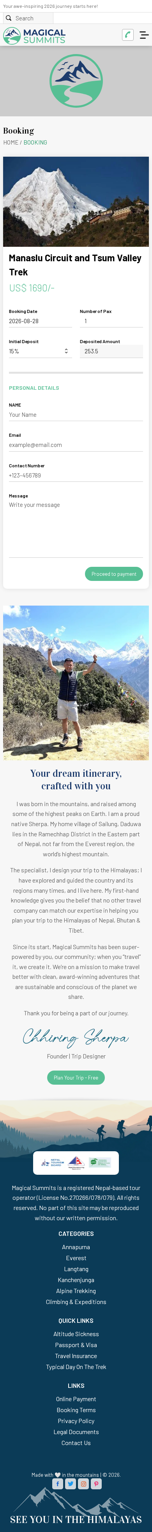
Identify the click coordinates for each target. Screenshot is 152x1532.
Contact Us (76, 1442)
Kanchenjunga (76, 1279)
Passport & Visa (76, 1344)
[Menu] (145, 35)
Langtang (76, 1268)
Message (18, 495)
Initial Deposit (24, 341)
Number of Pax (95, 311)
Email (15, 435)
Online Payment (76, 1398)
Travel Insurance (76, 1355)
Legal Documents (76, 1431)
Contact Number (26, 465)
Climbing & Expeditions (76, 1301)
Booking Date (23, 311)
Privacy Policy (76, 1420)
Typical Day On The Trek (76, 1366)
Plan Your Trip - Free (76, 1077)
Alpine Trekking (76, 1290)
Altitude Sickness (76, 1333)
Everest (76, 1257)
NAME (15, 404)
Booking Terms (76, 1409)
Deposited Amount (100, 341)
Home (11, 142)
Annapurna (76, 1246)
